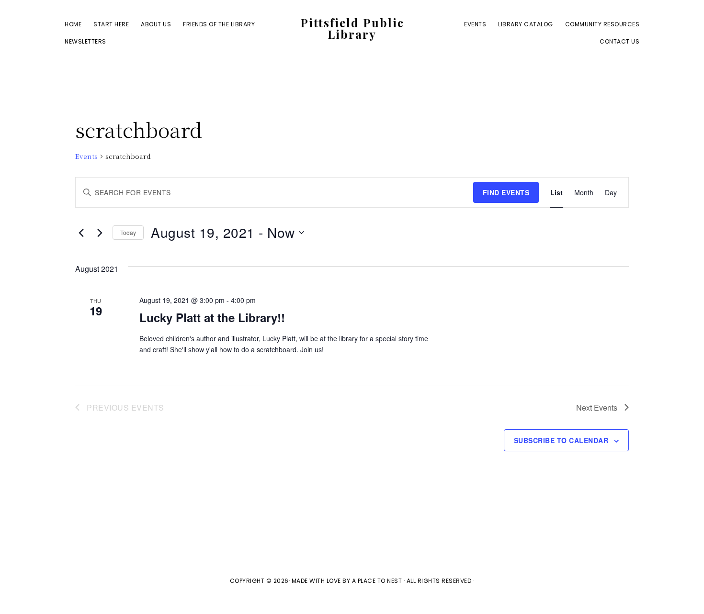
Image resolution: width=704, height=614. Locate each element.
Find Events (506, 192)
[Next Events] (99, 232)
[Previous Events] (81, 232)
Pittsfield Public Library (352, 28)
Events (86, 156)
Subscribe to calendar (561, 440)
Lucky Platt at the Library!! (212, 317)
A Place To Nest (377, 581)
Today (128, 232)
